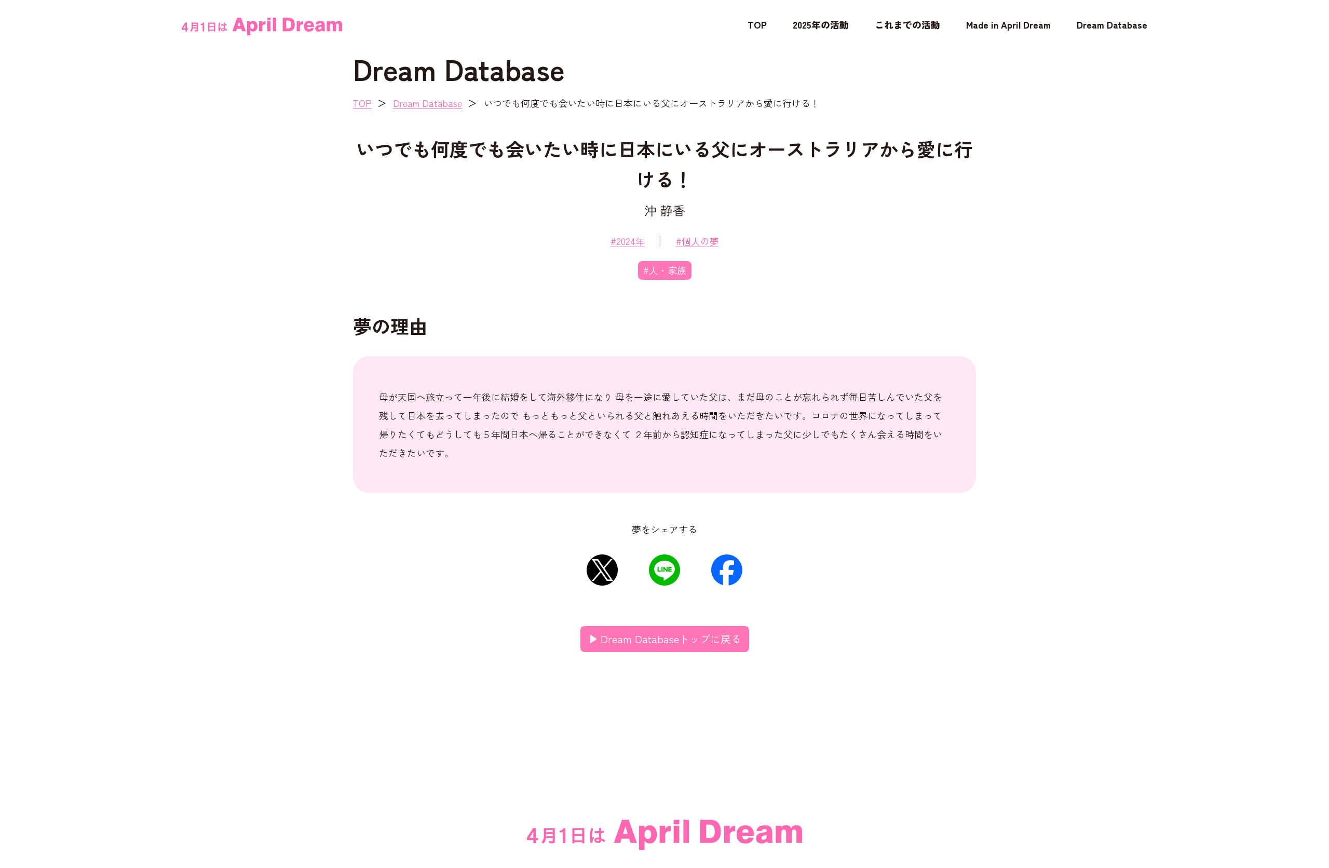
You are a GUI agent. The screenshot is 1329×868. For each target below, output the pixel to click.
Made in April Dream (1008, 24)
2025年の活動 (821, 24)
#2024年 (628, 241)
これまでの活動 (907, 24)
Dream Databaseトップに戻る (671, 638)
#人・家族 (664, 270)
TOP (757, 24)
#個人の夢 (697, 241)
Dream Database (1112, 24)
